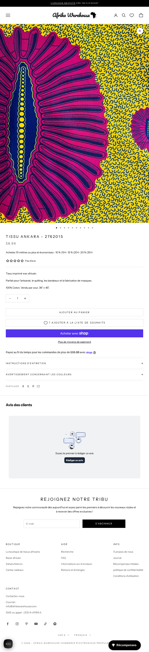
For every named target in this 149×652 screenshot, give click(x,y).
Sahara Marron (14, 564)
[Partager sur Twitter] (28, 386)
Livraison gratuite (63, 3)
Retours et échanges (73, 570)
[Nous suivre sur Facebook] (7, 624)
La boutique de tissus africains (23, 551)
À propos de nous (123, 551)
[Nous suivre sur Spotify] (55, 624)
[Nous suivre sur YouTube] (36, 624)
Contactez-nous (15, 596)
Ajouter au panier (74, 312)
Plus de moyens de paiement (74, 342)
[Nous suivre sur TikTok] (45, 624)
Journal (117, 558)
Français (80, 635)
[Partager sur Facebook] (23, 386)
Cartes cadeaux (15, 570)
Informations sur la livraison (76, 564)
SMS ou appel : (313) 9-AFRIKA (23, 612)
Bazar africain (13, 558)
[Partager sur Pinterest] (33, 386)
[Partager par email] (38, 386)
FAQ (63, 558)
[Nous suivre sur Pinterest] (26, 624)
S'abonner (103, 523)
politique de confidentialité (128, 570)
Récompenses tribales (126, 564)
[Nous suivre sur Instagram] (17, 624)
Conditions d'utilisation (126, 576)
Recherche (67, 551)
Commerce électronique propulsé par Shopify (94, 643)
